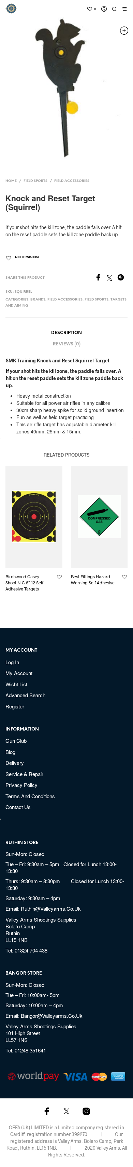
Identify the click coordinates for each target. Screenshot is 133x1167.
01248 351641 (30, 1050)
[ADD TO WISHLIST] (59, 577)
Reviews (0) (66, 344)
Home (11, 181)
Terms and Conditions (30, 796)
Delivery (14, 762)
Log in (12, 662)
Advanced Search (25, 695)
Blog (10, 751)
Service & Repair (24, 773)
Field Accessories (71, 181)
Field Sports (35, 181)
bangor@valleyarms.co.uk (52, 1015)
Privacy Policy (21, 784)
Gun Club (16, 740)
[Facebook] (101, 278)
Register (14, 706)
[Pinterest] (122, 278)
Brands (37, 300)
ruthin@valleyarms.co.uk (51, 908)
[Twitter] (112, 278)
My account (18, 672)
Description (66, 333)
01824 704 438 (31, 950)
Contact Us (18, 806)
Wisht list (16, 684)
